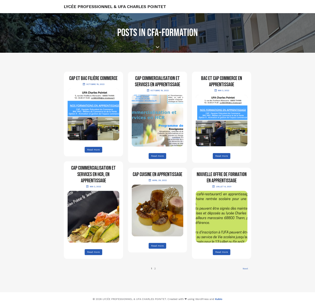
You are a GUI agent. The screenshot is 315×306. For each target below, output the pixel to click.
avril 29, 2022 (159, 180)
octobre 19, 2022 (95, 84)
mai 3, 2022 (223, 90)
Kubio (218, 299)
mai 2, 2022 (95, 186)
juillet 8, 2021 (223, 186)
